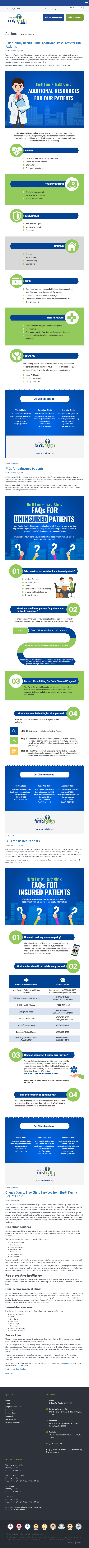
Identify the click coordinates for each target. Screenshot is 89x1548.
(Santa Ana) (65, 1450)
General (15, 463)
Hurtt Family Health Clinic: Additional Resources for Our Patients (43, 45)
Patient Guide (10, 1413)
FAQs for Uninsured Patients (24, 469)
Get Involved (10, 1419)
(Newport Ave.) (54, 1452)
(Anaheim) (77, 1450)
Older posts (9, 1373)
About (7, 1403)
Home (7, 1400)
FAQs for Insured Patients (22, 841)
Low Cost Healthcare (19, 1369)
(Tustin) (54, 1450)
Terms (79, 1543)
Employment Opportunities (54, 9)
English (71, 7)
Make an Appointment (53, 17)
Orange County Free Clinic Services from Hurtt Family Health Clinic (41, 1194)
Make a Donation (74, 17)
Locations (9, 1410)
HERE (14, 1236)
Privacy (70, 1543)
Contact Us (10, 1416)
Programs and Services (14, 1407)
